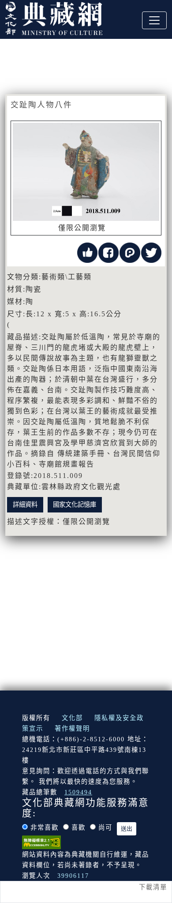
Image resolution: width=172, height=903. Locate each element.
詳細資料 (25, 504)
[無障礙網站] (41, 841)
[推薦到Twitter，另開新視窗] (151, 251)
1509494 (78, 792)
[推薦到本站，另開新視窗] (87, 251)
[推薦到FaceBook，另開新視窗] (108, 251)
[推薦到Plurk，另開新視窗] (130, 251)
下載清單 (153, 887)
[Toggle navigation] (154, 20)
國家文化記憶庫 (74, 504)
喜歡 (78, 827)
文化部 (72, 717)
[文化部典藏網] (53, 17)
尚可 (105, 827)
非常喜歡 (44, 827)
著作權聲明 (72, 728)
